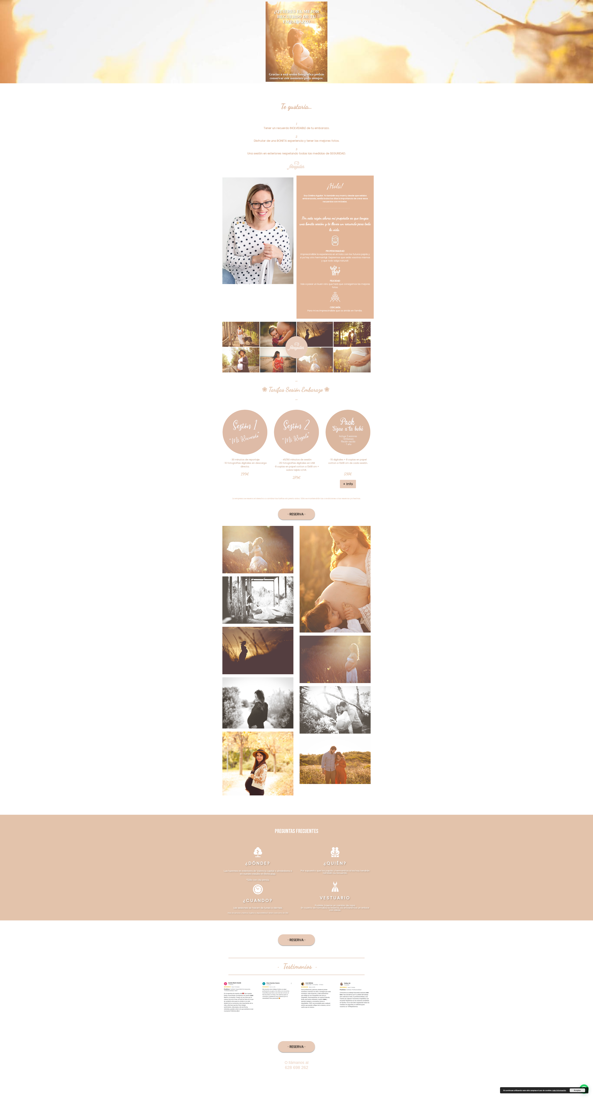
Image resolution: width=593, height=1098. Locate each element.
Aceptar (577, 1090)
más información (559, 1090)
